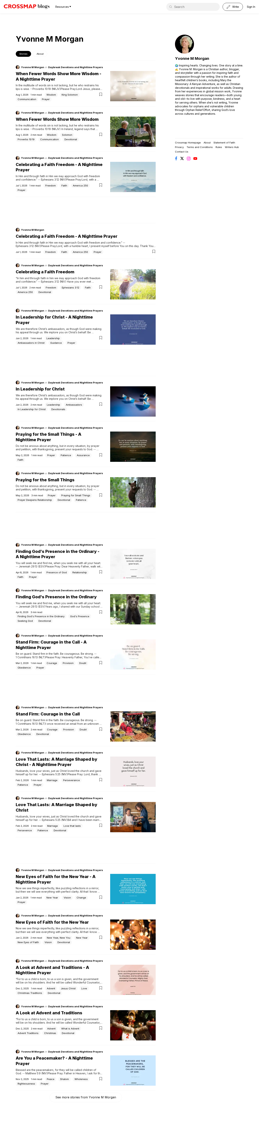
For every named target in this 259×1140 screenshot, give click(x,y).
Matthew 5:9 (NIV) (36, 1073)
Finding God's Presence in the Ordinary (56, 596)
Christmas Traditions (30, 992)
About (40, 53)
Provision (68, 663)
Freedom (50, 185)
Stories (23, 53)
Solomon (67, 134)
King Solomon (70, 94)
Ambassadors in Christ (31, 342)
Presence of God (56, 572)
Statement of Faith (224, 142)
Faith (64, 185)
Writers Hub (232, 147)
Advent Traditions (28, 1033)
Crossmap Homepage (188, 142)
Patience (66, 455)
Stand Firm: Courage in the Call (48, 713)
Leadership (53, 338)
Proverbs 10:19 (26, 139)
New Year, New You (58, 937)
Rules (219, 147)
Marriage (52, 780)
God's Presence (79, 616)
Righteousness (26, 1083)
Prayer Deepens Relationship (35, 499)
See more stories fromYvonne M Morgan (85, 1097)
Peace (50, 1079)
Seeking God (25, 620)
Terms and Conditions (200, 147)
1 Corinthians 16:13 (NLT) (31, 657)
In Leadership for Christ (40, 388)
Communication (27, 99)
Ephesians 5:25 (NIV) (55, 774)
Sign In (251, 6)
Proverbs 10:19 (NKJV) (47, 88)
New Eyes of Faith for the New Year (52, 922)
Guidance (56, 342)
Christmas (50, 1033)
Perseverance (71, 780)
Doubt (82, 663)
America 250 (80, 185)
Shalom (64, 1079)
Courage (52, 663)
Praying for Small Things (75, 495)
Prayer (46, 99)
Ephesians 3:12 (70, 287)
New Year (52, 897)
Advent (51, 988)
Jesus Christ (68, 988)
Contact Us (181, 151)
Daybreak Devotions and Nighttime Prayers (75, 67)
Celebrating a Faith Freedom (45, 271)
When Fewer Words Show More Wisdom (57, 119)
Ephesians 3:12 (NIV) (53, 179)
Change (81, 897)
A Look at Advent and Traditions (49, 1012)
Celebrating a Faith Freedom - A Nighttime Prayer (66, 236)
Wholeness (81, 1079)
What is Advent (70, 1028)
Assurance (83, 455)
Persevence (25, 830)
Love (84, 988)
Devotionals (58, 409)
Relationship (79, 572)
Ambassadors (74, 404)
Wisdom (51, 94)
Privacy (179, 147)
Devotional (70, 139)
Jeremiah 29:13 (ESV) (32, 566)
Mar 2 (19, 663)
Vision (67, 897)
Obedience (24, 667)
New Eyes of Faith (28, 942)
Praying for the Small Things (45, 479)
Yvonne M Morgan (32, 67)
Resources (62, 6)
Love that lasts (72, 825)
